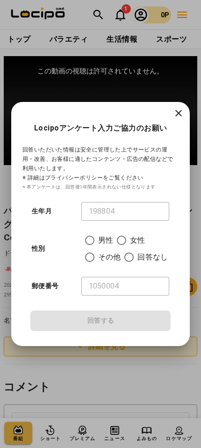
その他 (109, 257)
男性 (105, 240)
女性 (137, 240)
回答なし (152, 257)
